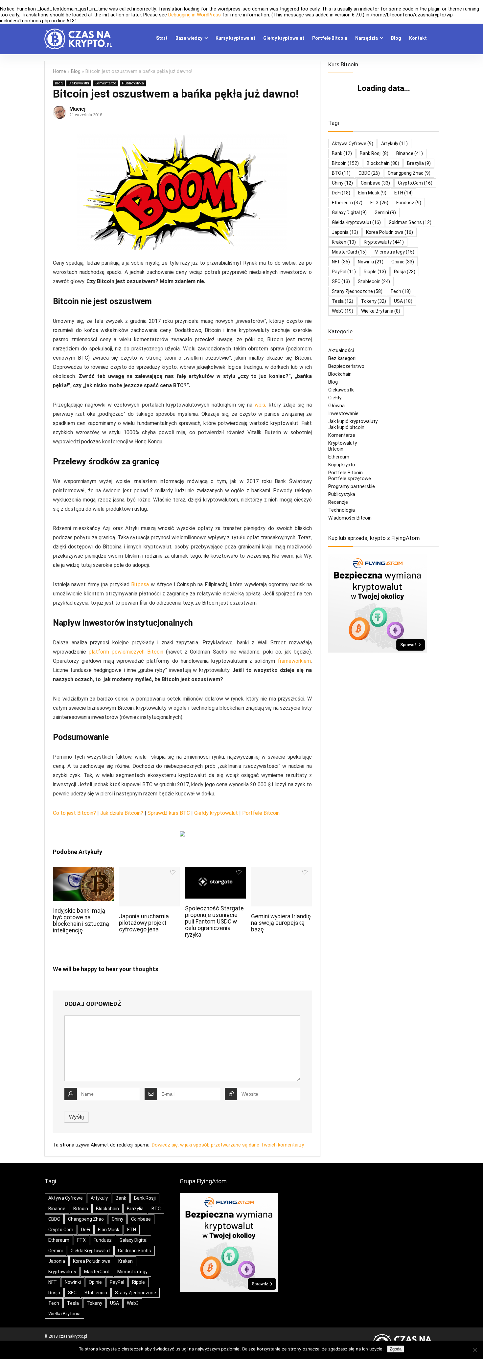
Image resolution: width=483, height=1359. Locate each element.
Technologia (341, 510)
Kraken (344, 242)
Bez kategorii (342, 358)
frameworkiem (294, 661)
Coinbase (375, 183)
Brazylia (419, 163)
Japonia (345, 232)
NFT (341, 261)
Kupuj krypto (341, 465)
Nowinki (370, 261)
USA (403, 301)
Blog (396, 38)
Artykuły (394, 143)
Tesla (342, 301)
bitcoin (345, 163)
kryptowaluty (384, 242)
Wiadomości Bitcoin (350, 518)
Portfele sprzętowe (349, 478)
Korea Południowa (389, 232)
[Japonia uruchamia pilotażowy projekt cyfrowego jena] (149, 871)
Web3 (342, 311)
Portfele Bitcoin (329, 38)
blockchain (383, 163)
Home (59, 71)
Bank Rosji (374, 153)
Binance (409, 153)
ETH (403, 192)
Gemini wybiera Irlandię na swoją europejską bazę (281, 923)
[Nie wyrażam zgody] (475, 1350)
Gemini (385, 212)
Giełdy (334, 398)
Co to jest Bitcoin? (74, 813)
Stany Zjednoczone (357, 291)
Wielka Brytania (380, 311)
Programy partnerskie (351, 486)
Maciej (77, 109)
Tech (400, 291)
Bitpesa (140, 584)
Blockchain (340, 374)
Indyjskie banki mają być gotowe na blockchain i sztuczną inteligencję (81, 920)
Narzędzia (366, 38)
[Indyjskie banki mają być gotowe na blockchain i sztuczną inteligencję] (83, 871)
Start (162, 38)
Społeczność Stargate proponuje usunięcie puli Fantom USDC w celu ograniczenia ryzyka (214, 921)
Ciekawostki (78, 83)
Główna (336, 406)
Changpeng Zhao (409, 173)
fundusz (408, 202)
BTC (341, 173)
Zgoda (396, 1349)
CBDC (369, 173)
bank (342, 153)
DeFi (341, 192)
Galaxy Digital (349, 212)
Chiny (342, 183)
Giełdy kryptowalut (283, 38)
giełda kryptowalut (356, 222)
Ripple (375, 271)
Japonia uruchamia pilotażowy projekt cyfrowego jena (144, 923)
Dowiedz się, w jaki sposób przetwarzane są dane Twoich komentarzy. (228, 1145)
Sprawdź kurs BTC (169, 813)
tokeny (373, 301)
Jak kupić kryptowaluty (353, 421)
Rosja (404, 271)
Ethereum (347, 202)
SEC (341, 281)
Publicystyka (133, 83)
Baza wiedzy (188, 38)
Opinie (402, 261)
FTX (379, 202)
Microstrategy (394, 252)
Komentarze (105, 83)
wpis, (260, 405)
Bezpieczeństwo (346, 366)
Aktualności (341, 350)
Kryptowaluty (342, 443)
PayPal (344, 271)
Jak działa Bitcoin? (121, 813)
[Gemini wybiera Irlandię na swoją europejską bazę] (281, 871)
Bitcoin (335, 449)
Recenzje (338, 502)
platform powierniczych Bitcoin (126, 652)
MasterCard (349, 252)
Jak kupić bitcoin (346, 427)
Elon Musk (372, 192)
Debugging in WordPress (194, 15)
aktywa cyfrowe (352, 143)
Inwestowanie (343, 413)
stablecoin (374, 281)
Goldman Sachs (410, 222)
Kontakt (418, 38)
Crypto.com (415, 183)
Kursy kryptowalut (235, 38)
